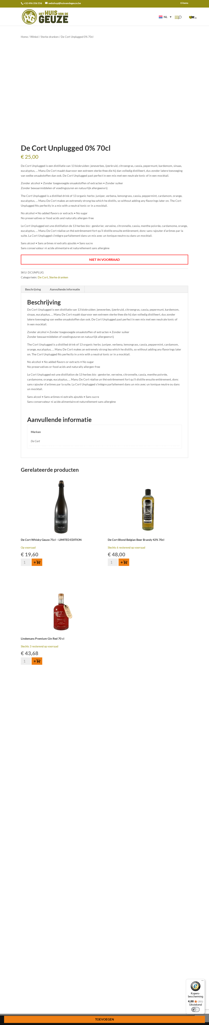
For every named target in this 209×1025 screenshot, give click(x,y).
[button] (165, 16)
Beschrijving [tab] (33, 289)
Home (24, 36)
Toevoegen (104, 1019)
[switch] (195, 1009)
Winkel (34, 36)
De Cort (43, 277)
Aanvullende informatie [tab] (65, 289)
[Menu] (202, 981)
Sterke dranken (50, 36)
